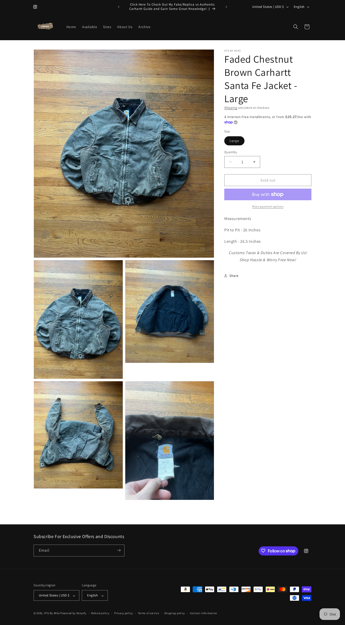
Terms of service (148, 613)
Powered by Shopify (73, 613)
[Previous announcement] (118, 7)
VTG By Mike (52, 613)
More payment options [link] (267, 206)
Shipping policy (174, 613)
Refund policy (100, 613)
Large (237, 141)
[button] (295, 26)
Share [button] (234, 275)
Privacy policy (123, 613)
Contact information (203, 613)
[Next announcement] (226, 7)
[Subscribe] (118, 550)
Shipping (230, 107)
